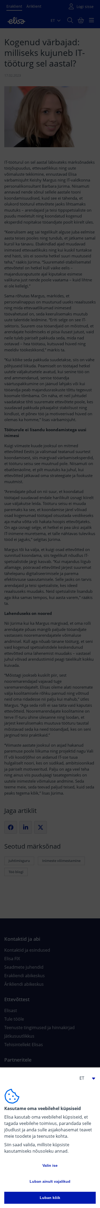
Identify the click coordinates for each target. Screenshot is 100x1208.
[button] (85, 1078)
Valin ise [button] (50, 1165)
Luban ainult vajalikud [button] (50, 1181)
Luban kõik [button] (50, 1197)
